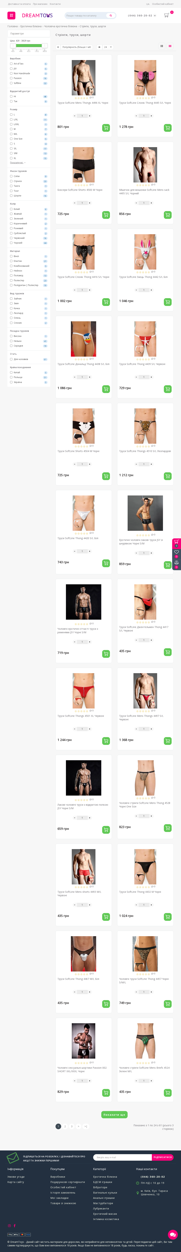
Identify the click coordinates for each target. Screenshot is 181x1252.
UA (147, 4)
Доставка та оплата (19, 3)
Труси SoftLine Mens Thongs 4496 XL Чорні (82, 102)
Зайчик (29, 298)
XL (29, 158)
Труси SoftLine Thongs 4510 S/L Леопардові (145, 451)
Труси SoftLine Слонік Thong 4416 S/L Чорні (83, 277)
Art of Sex (29, 63)
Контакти (55, 3)
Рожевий (29, 228)
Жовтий (29, 213)
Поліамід (29, 275)
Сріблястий (29, 233)
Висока (29, 336)
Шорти (29, 195)
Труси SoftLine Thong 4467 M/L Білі (78, 979)
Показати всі (17, 162)
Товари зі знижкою (63, 1203)
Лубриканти (101, 1208)
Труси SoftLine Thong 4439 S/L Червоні (142, 364)
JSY (29, 68)
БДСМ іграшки (102, 1182)
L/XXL (29, 124)
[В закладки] (107, 59)
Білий (29, 209)
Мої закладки (59, 1198)
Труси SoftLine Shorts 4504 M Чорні (78, 451)
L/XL (29, 119)
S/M (29, 153)
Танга (29, 185)
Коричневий (29, 223)
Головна (12, 26)
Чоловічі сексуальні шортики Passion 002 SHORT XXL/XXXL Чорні (82, 1069)
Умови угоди (16, 1176)
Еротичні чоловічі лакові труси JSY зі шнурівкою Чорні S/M (141, 541)
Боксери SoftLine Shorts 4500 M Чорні (79, 189)
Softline (29, 83)
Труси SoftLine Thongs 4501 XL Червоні (80, 715)
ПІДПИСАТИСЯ (163, 1157)
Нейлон (29, 270)
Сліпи (29, 176)
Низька (29, 340)
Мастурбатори (103, 1203)
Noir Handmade (29, 73)
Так (29, 101)
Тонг (29, 190)
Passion (29, 78)
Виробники (57, 1176)
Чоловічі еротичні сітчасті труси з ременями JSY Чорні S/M (77, 630)
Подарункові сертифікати (67, 1182)
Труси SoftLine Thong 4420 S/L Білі (77, 538)
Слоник (29, 322)
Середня (29, 345)
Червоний (29, 238)
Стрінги (29, 181)
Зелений (29, 218)
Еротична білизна (105, 1176)
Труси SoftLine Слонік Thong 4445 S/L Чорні (145, 102)
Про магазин (40, 3)
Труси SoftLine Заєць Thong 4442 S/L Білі (143, 277)
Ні (29, 96)
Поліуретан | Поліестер (29, 285)
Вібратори (100, 1187)
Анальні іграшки (104, 1198)
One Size (29, 138)
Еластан (29, 260)
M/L (29, 133)
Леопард (29, 313)
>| (85, 1126)
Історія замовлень (62, 1192)
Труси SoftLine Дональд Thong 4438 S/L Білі (83, 364)
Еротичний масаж (105, 1213)
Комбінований (29, 265)
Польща (29, 377)
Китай (29, 372)
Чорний (29, 242)
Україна (29, 382)
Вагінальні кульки (105, 1192)
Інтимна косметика (106, 1219)
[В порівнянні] (107, 65)
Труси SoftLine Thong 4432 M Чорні (140, 891)
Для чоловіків (29, 359)
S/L (29, 148)
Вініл (29, 256)
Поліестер (29, 280)
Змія (29, 303)
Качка (29, 308)
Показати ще (114, 1114)
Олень (29, 317)
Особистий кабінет (163, 3)
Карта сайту (15, 1182)
